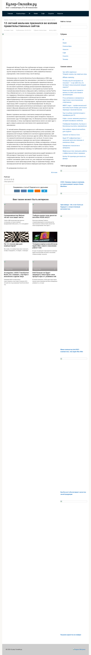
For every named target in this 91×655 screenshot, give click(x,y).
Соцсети (51, 13)
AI (29, 13)
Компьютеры (20, 13)
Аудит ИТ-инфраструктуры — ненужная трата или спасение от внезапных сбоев (73, 140)
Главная (10, 13)
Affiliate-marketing (68, 77)
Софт (43, 13)
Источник (54, 172)
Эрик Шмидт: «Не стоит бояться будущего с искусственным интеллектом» (71, 207)
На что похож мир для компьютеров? (13, 245)
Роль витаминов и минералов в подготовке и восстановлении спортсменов (73, 100)
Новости (60, 13)
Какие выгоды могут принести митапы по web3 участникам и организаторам (73, 93)
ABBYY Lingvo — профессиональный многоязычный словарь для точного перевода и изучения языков (75, 108)
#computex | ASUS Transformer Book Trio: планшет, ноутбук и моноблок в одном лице (16, 274)
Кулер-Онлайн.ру (21, 4)
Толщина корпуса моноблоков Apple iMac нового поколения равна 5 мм (44, 246)
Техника (65, 59)
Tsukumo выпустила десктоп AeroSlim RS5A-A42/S (44, 216)
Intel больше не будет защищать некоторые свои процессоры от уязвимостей (44, 274)
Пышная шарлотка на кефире (70, 635)
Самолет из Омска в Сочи (71, 135)
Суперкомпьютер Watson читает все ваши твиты (14, 216)
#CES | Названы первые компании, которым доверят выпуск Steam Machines (72, 184)
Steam (36, 13)
